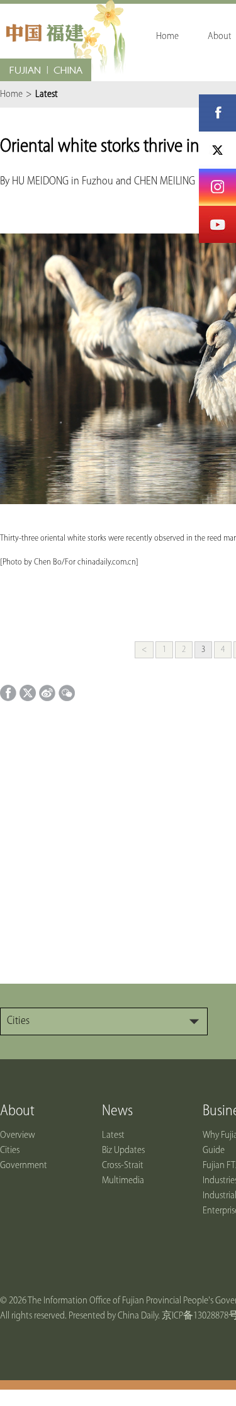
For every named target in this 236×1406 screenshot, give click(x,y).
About (17, 1111)
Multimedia (123, 1181)
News (117, 1111)
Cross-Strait (122, 1166)
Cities (10, 1150)
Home (11, 94)
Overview (17, 1135)
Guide (214, 1150)
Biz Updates (123, 1150)
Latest (113, 1135)
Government (23, 1166)
